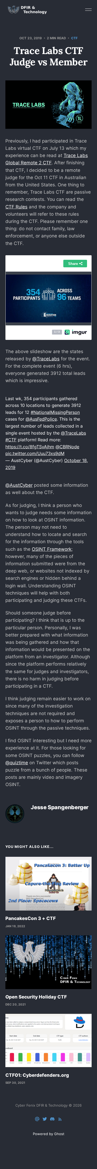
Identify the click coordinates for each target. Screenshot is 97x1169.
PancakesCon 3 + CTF (30, 918)
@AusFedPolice (41, 419)
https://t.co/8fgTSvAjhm (29, 446)
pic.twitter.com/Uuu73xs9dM (34, 453)
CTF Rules (16, 206)
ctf (74, 38)
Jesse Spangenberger (59, 807)
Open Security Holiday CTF (36, 997)
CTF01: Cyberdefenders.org (37, 1075)
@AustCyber (19, 485)
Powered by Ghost (48, 1134)
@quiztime (16, 762)
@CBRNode (67, 446)
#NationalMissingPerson (55, 412)
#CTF (10, 439)
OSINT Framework (51, 549)
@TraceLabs (46, 358)
